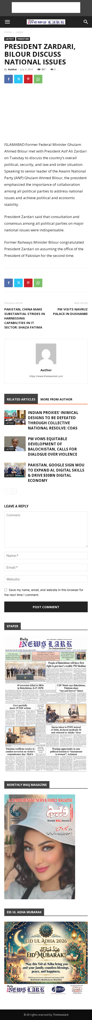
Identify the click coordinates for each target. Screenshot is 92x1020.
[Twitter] (18, 79)
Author (12, 69)
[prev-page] (7, 491)
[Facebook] (8, 79)
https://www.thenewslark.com (46, 376)
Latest (19, 32)
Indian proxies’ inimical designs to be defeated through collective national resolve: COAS (53, 420)
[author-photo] (46, 364)
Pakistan (23, 38)
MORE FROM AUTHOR (56, 399)
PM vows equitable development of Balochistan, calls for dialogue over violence (52, 446)
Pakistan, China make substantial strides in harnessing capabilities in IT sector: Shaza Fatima (24, 318)
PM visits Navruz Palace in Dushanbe (70, 311)
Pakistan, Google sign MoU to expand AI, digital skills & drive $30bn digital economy (56, 473)
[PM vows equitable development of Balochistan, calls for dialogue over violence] (15, 443)
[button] (7, 22)
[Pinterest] (28, 79)
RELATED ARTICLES (21, 399)
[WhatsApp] (38, 79)
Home (8, 32)
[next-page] (13, 491)
